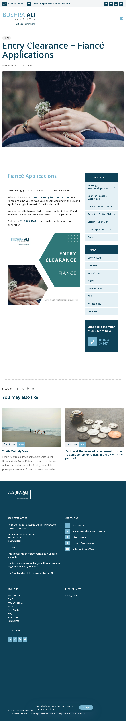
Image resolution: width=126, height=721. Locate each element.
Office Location (79, 537)
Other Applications (98, 229)
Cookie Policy (70, 713)
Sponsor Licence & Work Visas (97, 197)
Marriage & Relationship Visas (98, 187)
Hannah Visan (9, 65)
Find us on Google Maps (83, 548)
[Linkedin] (33, 388)
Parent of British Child (100, 214)
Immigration (71, 595)
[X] (23, 388)
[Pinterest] (28, 388)
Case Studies (95, 288)
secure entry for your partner (52, 197)
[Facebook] (17, 388)
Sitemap (81, 713)
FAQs (90, 296)
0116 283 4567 (15, 3)
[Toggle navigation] (103, 18)
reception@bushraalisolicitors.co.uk (52, 3)
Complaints (94, 311)
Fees (90, 237)
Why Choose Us (96, 273)
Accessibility (94, 303)
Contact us (71, 518)
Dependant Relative (99, 206)
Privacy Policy (56, 713)
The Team (93, 265)
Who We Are (94, 257)
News (7, 38)
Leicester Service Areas (83, 543)
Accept (86, 707)
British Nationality (98, 221)
